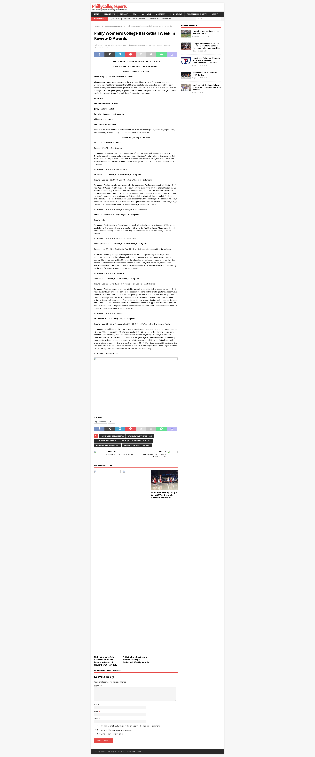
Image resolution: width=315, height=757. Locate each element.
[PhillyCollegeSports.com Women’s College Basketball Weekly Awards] (136, 562)
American (160, 14)
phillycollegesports (120, 45)
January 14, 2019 (104, 45)
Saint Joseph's (156, 45)
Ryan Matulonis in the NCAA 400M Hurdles (204, 74)
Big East (124, 14)
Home (96, 14)
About (215, 14)
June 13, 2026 (198, 51)
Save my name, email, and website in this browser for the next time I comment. (128, 726)
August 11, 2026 (199, 36)
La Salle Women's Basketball (140, 436)
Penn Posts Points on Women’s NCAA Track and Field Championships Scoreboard (206, 60)
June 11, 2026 (198, 78)
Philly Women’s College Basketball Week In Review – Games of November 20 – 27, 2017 (105, 661)
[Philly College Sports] (109, 10)
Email (96, 711)
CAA (134, 14)
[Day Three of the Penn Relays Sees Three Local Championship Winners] (186, 87)
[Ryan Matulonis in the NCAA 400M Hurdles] (186, 75)
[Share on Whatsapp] (161, 54)
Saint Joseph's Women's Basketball (136, 441)
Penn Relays (176, 14)
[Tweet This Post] (109, 54)
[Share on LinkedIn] (120, 54)
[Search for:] (208, 19)
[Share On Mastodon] (172, 54)
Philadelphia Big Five (197, 14)
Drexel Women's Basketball (112, 436)
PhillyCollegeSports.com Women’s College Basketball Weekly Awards (136, 660)
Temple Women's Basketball (107, 445)
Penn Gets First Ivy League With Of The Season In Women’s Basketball (164, 495)
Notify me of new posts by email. (110, 734)
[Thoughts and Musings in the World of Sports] (186, 33)
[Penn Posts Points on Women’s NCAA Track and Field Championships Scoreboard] (186, 60)
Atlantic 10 (109, 14)
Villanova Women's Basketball (137, 445)
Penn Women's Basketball (107, 441)
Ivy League (146, 14)
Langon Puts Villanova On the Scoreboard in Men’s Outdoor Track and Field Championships (206, 45)
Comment (98, 686)
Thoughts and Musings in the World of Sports (205, 32)
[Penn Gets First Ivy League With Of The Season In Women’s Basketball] (164, 480)
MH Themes (137, 751)
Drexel (148, 45)
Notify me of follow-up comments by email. (114, 730)
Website (97, 719)
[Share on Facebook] (99, 54)
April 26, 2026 (198, 92)
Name (97, 704)
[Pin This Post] (130, 54)
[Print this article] (151, 54)
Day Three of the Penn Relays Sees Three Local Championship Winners (206, 87)
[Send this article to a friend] (141, 54)
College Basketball (138, 45)
